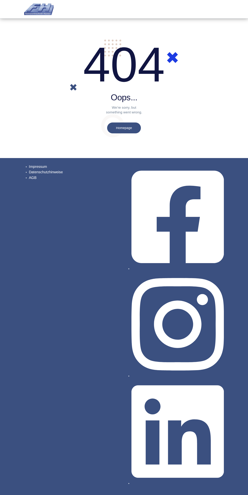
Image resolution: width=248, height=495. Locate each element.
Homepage (124, 128)
